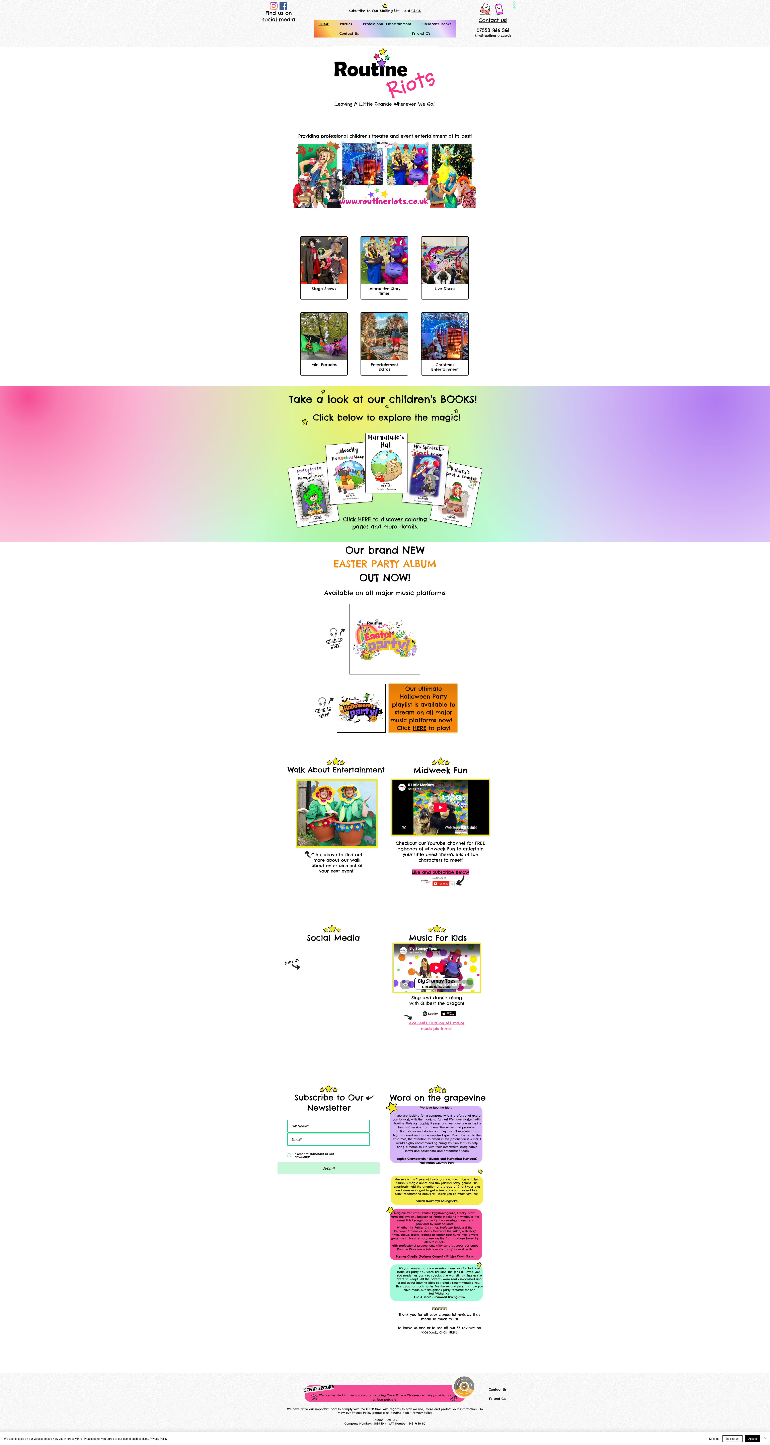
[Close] (765, 1438)
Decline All (732, 1439)
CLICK (416, 11)
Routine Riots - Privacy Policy (411, 1413)
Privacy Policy (158, 1439)
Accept (752, 1439)
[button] (346, 24)
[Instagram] (274, 6)
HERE (420, 727)
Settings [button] (714, 1439)
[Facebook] (283, 6)
